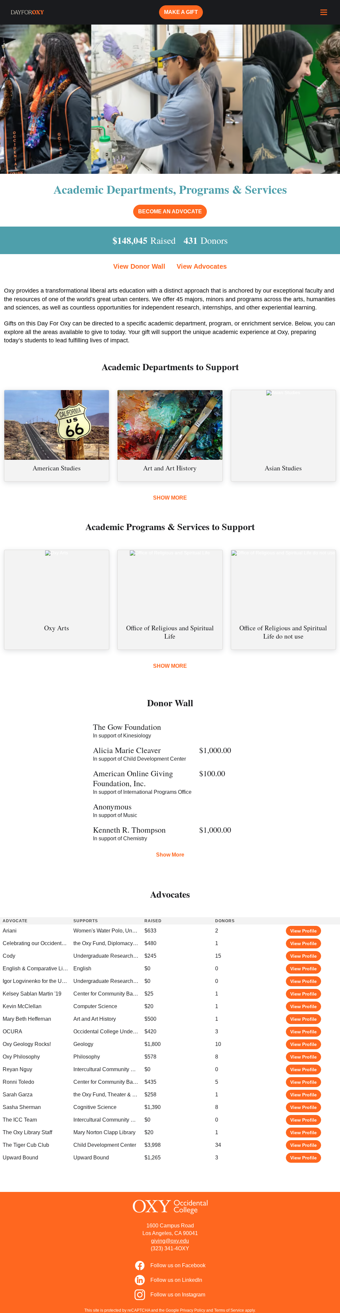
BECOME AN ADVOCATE (170, 211)
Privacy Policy (192, 1310)
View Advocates (202, 266)
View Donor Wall (139, 266)
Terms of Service (229, 1310)
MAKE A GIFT (181, 12)
